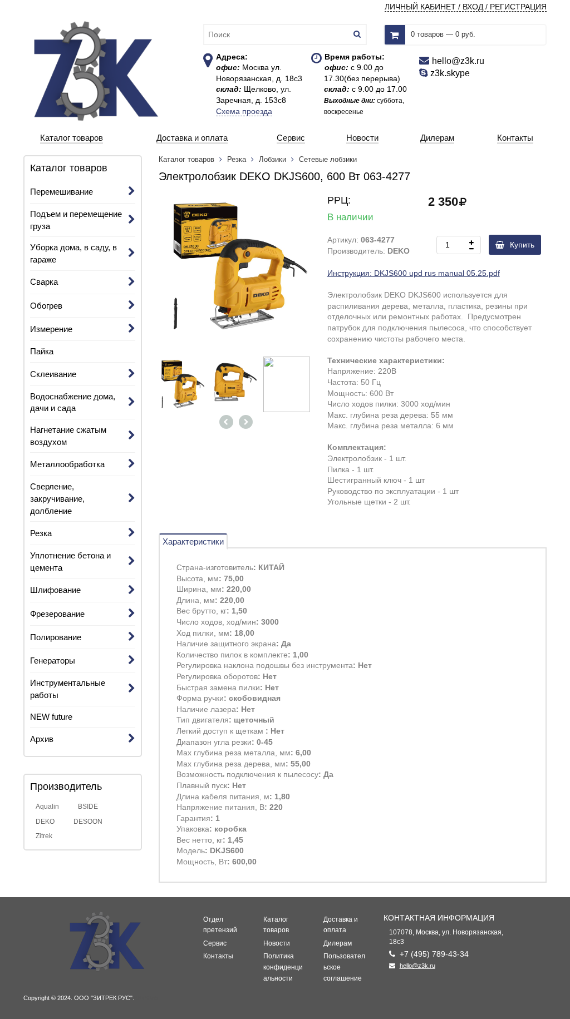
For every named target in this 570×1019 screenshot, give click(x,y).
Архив (41, 739)
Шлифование (55, 590)
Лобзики (272, 159)
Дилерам (337, 943)
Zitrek (44, 836)
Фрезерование (57, 614)
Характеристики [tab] (193, 541)
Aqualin (47, 806)
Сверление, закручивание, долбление (57, 498)
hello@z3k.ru (417, 965)
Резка (41, 533)
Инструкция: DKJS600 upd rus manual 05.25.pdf (413, 273)
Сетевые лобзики (328, 159)
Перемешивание (61, 191)
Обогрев (46, 305)
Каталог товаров (188, 159)
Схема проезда (244, 111)
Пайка (41, 351)
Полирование (55, 637)
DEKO (45, 821)
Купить (522, 244)
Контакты (218, 956)
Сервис (215, 943)
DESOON (87, 821)
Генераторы (52, 660)
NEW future (51, 716)
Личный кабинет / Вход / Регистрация (466, 6)
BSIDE (88, 806)
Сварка (44, 281)
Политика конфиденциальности (283, 967)
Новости (276, 943)
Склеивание (53, 374)
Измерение (51, 329)
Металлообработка (67, 464)
